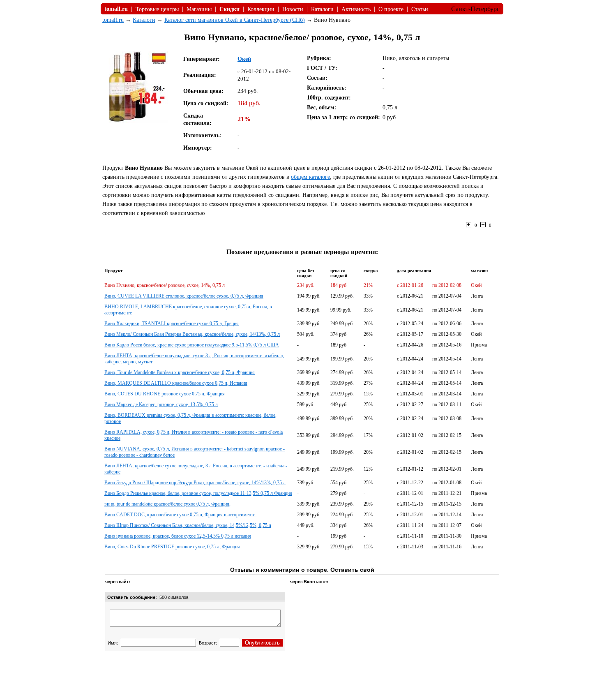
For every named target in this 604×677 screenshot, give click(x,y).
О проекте (390, 9)
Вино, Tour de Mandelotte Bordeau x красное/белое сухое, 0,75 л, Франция (179, 372)
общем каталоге (310, 177)
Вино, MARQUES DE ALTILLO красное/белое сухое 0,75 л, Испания (175, 383)
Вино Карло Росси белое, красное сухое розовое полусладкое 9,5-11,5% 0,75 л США (191, 345)
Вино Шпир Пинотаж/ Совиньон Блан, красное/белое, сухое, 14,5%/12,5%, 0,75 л (187, 525)
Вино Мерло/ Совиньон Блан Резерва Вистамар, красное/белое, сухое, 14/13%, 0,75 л (192, 334)
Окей (244, 59)
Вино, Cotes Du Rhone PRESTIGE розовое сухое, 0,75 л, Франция (172, 547)
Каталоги (322, 9)
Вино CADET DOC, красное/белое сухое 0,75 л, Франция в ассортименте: (180, 515)
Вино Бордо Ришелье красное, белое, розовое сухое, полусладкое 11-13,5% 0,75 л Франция (198, 493)
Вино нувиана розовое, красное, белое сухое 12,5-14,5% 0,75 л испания (177, 536)
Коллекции (260, 9)
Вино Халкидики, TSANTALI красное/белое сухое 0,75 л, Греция (171, 323)
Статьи (419, 9)
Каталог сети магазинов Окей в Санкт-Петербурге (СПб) (234, 20)
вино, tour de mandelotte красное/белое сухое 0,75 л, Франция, (167, 504)
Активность (356, 9)
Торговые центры (157, 9)
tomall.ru (113, 20)
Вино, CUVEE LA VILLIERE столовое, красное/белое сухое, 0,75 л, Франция (183, 296)
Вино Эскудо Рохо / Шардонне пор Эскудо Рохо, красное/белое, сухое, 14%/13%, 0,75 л (195, 482)
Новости (292, 9)
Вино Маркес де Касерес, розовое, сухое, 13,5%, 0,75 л (161, 404)
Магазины (199, 9)
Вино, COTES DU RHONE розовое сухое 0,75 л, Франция (164, 394)
